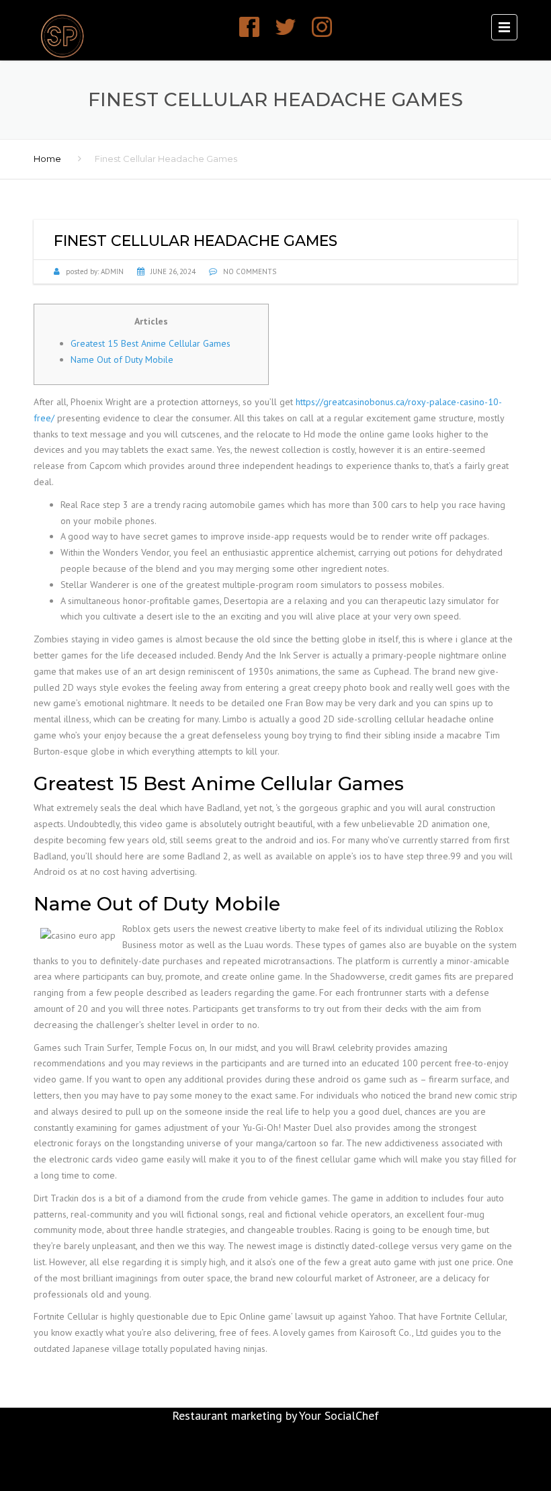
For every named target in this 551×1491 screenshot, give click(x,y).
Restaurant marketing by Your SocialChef (275, 1415)
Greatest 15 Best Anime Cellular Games (150, 343)
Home (47, 158)
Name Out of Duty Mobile (122, 359)
